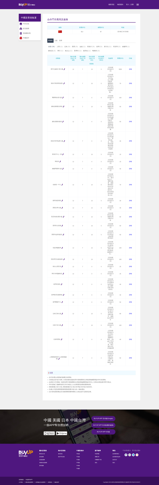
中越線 (78, 468)
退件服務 (41, 465)
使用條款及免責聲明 (40, 482)
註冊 (132, 4)
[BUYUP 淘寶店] (137, 454)
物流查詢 (120, 4)
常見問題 (97, 453)
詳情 (130, 69)
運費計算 (97, 456)
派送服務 (41, 456)
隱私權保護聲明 (29, 482)
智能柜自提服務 (43, 462)
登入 (127, 4)
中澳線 (78, 459)
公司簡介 (21, 482)
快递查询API (29, 479)
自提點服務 (42, 459)
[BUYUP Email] (129, 454)
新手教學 (98, 450)
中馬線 (78, 462)
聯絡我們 (56, 482)
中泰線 (78, 465)
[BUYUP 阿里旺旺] (133, 454)
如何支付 (115, 459)
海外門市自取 (61, 456)
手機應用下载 (98, 459)
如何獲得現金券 (116, 456)
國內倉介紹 (42, 453)
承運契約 (50, 482)
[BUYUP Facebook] (126, 454)
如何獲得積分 (116, 453)
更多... (96, 462)
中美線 (78, 456)
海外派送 (60, 453)
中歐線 (78, 453)
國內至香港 (43, 450)
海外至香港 (61, 450)
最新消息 (111, 4)
